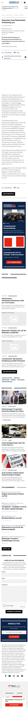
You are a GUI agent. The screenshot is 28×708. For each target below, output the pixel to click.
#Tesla (10, 440)
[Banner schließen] (23, 699)
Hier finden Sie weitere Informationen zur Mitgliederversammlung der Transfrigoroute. (14, 231)
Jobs (7, 697)
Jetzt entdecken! (14, 705)
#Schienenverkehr (9, 278)
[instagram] (14, 675)
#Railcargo (16, 378)
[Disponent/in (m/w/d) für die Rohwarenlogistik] (13, 525)
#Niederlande (5, 379)
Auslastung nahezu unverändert (11, 257)
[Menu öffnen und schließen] (3, 2)
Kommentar (5, 584)
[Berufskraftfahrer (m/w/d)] (9, 516)
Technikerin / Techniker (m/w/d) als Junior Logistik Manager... (14, 508)
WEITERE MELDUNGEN (9, 371)
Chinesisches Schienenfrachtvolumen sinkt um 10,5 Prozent (13, 301)
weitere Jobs (6, 548)
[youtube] (10, 675)
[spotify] (22, 675)
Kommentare (8, 52)
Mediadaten (10, 693)
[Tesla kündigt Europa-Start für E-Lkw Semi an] (14, 431)
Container (5, 168)
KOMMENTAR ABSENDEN (14, 611)
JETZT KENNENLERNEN (14, 262)
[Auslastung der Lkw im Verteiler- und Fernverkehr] (14, 242)
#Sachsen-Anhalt (12, 470)
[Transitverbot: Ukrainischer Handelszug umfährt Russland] (14, 347)
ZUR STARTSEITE (8, 194)
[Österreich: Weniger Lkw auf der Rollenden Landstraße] (14, 319)
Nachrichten (9, 15)
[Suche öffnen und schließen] (21, 2)
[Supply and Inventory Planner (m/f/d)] (11, 492)
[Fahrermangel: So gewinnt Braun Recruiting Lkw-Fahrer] (14, 397)
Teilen (18, 52)
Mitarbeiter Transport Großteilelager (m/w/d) (10, 540)
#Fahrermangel (12, 406)
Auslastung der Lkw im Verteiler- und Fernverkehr (13, 254)
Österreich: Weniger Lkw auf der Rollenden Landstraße (14, 332)
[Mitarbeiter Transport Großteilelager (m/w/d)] (13, 536)
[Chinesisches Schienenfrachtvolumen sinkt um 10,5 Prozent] (14, 287)
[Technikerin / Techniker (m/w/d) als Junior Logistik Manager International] (14, 504)
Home (3, 15)
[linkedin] (18, 675)
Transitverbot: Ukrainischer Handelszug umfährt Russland (13, 360)
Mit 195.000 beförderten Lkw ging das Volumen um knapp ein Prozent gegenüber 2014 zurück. (14, 336)
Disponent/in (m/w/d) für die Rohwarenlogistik (12, 528)
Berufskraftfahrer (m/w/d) (12, 518)
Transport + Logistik (18, 15)
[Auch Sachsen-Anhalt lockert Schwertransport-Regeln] (14, 461)
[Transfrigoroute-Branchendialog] (14, 215)
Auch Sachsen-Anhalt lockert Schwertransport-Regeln (13, 474)
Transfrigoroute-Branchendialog (9, 227)
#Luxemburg (20, 379)
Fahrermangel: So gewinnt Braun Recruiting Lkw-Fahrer (13, 410)
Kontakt (19, 693)
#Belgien (13, 379)
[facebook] (5, 675)
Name (3, 578)
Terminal (16, 126)
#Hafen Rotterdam (7, 381)
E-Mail (3, 572)
